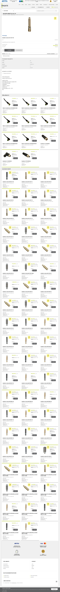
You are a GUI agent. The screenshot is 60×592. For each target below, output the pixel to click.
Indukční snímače (13, 14)
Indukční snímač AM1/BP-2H (27, 419)
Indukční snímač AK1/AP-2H (8, 273)
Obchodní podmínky (51, 4)
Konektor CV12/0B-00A (26, 161)
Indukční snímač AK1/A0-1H (8, 236)
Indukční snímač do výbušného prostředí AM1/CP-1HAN (48, 514)
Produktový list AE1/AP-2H (7, 73)
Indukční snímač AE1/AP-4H (8, 200)
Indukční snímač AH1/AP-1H (27, 200)
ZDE (5, 590)
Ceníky (26, 4)
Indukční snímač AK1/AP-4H (8, 291)
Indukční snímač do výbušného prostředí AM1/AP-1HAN (48, 495)
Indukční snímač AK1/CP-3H (46, 309)
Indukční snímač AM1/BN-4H (46, 401)
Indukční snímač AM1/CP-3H (8, 181)
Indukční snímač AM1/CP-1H (27, 438)
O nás (19, 4)
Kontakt (57, 4)
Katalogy (29, 4)
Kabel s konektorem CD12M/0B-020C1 (48, 108)
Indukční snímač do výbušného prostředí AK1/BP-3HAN (29, 495)
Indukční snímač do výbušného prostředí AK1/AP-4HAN (10, 495)
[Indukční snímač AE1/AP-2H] (30, 25)
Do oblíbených (19, 50)
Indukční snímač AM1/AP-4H (27, 383)
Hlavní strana (5, 14)
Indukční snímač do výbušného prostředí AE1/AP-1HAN (29, 475)
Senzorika (8, 14)
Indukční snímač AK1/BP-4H (46, 291)
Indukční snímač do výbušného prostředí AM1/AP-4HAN (29, 514)
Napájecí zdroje (6, 575)
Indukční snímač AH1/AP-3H (8, 218)
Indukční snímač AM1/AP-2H (46, 364)
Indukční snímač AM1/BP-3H (46, 419)
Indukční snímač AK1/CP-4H (8, 328)
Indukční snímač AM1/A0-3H (8, 346)
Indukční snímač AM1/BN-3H (27, 401)
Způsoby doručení (5, 565)
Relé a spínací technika (34, 575)
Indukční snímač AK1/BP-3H (27, 291)
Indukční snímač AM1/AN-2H (46, 346)
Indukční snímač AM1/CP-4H (8, 456)
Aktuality (37, 4)
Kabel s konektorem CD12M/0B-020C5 (10, 125)
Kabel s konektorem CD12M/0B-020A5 (29, 108)
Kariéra (23, 4)
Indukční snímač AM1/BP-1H (8, 419)
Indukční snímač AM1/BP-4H (8, 438)
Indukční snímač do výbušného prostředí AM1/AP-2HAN (10, 514)
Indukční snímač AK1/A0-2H (27, 236)
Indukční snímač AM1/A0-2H (46, 328)
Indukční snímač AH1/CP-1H (27, 218)
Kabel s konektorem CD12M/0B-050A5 (48, 125)
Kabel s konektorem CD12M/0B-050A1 (29, 125)
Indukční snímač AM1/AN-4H (8, 364)
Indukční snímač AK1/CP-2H (27, 309)
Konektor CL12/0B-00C (7, 161)
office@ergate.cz (41, 7)
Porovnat (13, 103)
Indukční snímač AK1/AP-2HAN (28, 273)
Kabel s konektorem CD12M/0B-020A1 (10, 108)
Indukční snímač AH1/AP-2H (46, 200)
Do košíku (9, 50)
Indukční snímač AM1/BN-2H (8, 401)
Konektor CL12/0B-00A (45, 143)
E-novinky (33, 4)
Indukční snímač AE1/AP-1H (27, 181)
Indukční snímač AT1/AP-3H (46, 456)
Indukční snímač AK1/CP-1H (8, 309)
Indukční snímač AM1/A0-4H (27, 346)
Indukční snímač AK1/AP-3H (46, 273)
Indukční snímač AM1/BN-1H (46, 383)
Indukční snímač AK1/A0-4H (8, 255)
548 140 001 (33, 7)
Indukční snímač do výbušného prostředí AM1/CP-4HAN (29, 533)
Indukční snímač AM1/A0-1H (27, 328)
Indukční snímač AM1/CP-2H (46, 438)
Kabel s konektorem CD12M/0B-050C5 (29, 143)
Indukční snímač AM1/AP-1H (27, 364)
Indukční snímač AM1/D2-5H (27, 456)
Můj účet (48, 7)
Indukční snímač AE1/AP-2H (20, 14)
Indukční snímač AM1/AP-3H (8, 383)
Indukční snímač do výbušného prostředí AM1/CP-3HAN (10, 533)
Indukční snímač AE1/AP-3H (46, 181)
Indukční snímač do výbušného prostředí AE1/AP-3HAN (48, 475)
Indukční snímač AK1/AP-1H (46, 255)
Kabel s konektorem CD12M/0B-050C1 (10, 143)
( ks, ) (55, 7)
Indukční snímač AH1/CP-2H (46, 218)
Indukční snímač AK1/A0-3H (46, 236)
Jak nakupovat (45, 4)
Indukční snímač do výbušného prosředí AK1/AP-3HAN (10, 475)
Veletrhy (41, 4)
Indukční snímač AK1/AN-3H (27, 255)
